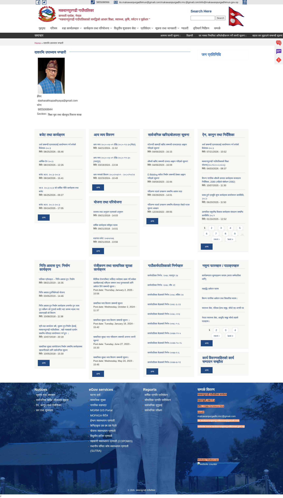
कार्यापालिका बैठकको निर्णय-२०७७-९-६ (163, 352)
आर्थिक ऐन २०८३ (46, 161)
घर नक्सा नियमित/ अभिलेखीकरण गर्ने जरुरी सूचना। (211, 35)
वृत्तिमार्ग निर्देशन (201, 28)
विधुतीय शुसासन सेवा (125, 28)
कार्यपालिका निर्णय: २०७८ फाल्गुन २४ (163, 275)
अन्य (44, 217)
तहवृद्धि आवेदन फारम (210, 288)
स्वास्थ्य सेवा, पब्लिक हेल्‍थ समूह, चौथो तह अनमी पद (223, 308)
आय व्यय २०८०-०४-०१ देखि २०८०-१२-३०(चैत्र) (114, 144)
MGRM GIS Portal (101, 410)
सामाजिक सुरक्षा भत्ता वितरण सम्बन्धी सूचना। (111, 357)
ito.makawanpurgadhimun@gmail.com (218, 420)
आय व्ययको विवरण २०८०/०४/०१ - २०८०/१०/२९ (114, 174)
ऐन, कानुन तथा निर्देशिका (48, 405)
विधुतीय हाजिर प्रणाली (101, 436)
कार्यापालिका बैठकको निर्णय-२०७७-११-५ (164, 333)
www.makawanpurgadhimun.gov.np (225, 426)
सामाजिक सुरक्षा (98, 400)
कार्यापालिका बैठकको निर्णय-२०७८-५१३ (164, 314)
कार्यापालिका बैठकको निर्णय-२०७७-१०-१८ (165, 343)
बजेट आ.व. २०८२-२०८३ (49, 204)
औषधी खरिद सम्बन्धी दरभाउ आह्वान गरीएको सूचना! (168, 161)
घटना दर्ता (95, 395)
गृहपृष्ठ (42, 28)
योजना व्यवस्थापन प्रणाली (103, 430)
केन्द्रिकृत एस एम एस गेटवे (103, 425)
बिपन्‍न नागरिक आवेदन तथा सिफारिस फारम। (220, 298)
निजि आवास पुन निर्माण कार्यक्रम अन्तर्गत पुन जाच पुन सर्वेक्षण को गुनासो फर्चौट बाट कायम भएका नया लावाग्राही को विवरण (59, 309)
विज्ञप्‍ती (178, 35)
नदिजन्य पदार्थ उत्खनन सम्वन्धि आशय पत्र (165, 191)
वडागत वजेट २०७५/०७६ (103, 238)
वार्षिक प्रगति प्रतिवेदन (156, 395)
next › (217, 239)
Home (38, 43)
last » (230, 239)
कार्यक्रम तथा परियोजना (96, 28)
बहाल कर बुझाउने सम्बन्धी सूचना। (256, 35)
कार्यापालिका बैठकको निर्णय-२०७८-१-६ (163, 323)
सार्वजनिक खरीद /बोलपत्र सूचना (52, 400)
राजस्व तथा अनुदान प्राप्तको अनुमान (108, 212)
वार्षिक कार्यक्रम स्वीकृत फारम (105, 225)
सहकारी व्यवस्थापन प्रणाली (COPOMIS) (111, 441)
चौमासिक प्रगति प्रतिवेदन (158, 400)
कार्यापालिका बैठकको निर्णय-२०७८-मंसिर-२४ (166, 294)
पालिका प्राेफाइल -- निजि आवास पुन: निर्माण (57, 279)
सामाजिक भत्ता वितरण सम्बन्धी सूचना (108, 303)
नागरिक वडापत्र (98, 405)
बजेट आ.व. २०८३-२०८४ (49, 174)
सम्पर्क (217, 28)
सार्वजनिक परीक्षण (153, 410)
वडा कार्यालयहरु (70, 28)
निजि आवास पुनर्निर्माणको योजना (52, 292)
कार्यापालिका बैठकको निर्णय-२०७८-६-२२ (164, 304)
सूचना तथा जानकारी (165, 28)
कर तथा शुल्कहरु (44, 410)
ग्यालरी (184, 28)
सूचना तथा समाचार (45, 395)
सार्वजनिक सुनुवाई (153, 405)
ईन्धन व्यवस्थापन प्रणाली (102, 420)
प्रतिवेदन (145, 28)
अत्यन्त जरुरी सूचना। (159, 35)
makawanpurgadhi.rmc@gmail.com (217, 416)
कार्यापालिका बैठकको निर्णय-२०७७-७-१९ (164, 362)
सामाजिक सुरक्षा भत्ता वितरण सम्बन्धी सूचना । (111, 320)
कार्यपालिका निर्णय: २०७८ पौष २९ (161, 285)
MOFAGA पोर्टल (99, 415)
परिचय (53, 28)
